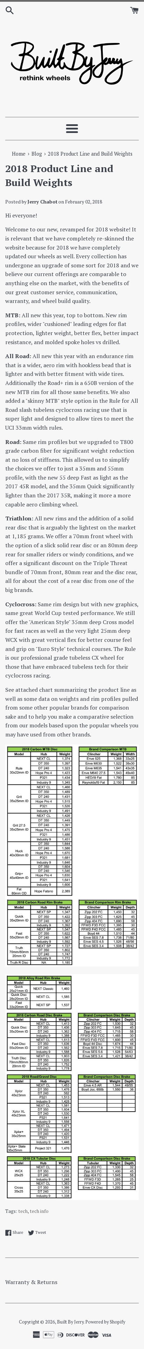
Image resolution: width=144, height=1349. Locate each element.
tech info (39, 1211)
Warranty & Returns (31, 1282)
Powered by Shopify (105, 1322)
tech (23, 1211)
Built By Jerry (70, 1322)
